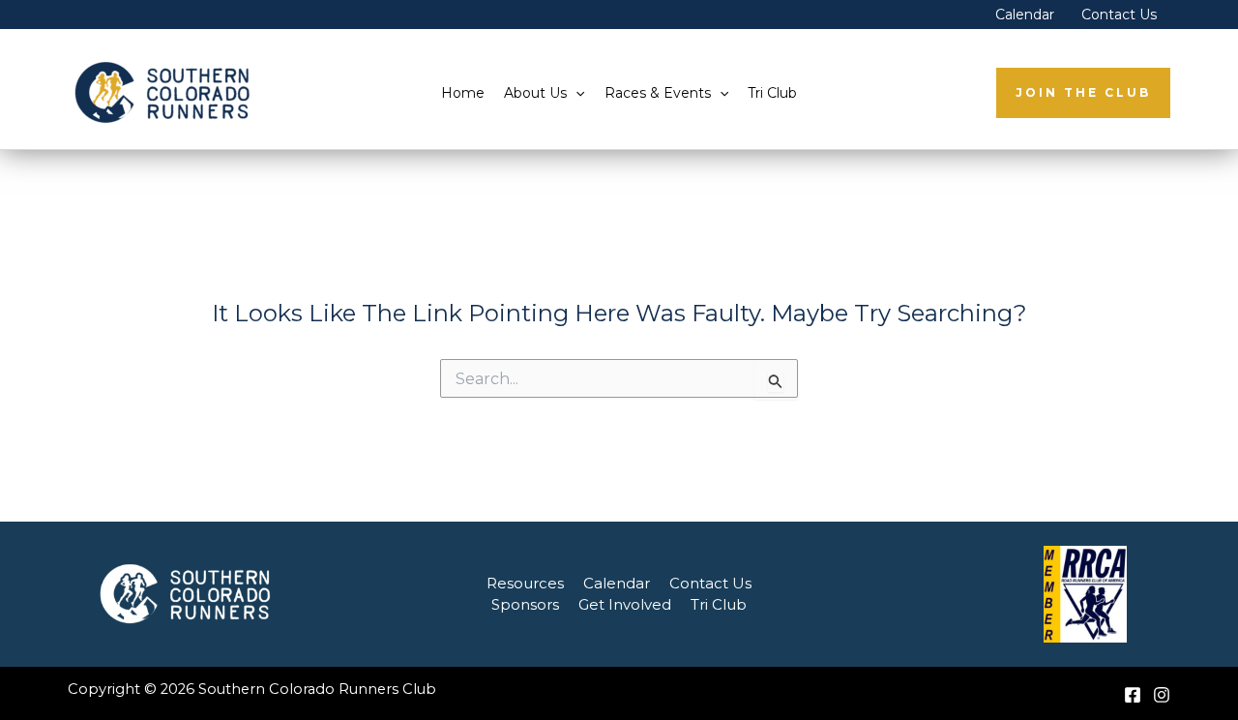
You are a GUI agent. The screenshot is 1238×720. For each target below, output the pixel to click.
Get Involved (624, 604)
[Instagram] (1161, 695)
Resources (525, 583)
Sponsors (525, 604)
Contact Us (1119, 14)
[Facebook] (1132, 695)
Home (463, 93)
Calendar (1024, 14)
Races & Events (657, 93)
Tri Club (772, 93)
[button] (575, 93)
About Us (535, 93)
